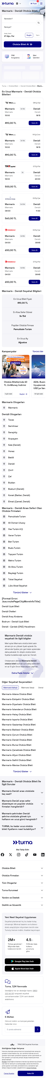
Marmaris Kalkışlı (10, 687)
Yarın (38, 35)
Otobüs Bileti (13, 86)
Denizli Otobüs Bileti (28, 86)
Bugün (29, 35)
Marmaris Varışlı (27, 687)
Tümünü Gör (38, 351)
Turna (4, 86)
